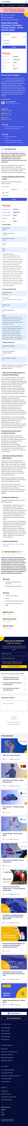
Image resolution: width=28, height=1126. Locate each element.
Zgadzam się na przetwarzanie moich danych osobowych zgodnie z (12, 662)
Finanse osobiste (11, 5)
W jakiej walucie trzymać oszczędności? (10, 1075)
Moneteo (3, 5)
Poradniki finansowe (6, 1033)
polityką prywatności (17, 663)
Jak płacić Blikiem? (5, 1081)
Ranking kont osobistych (7, 1054)
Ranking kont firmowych (6, 1060)
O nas (2, 1112)
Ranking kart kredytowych (7, 1057)
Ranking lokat (4, 1048)
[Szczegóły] (17, 68)
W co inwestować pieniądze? (8, 1070)
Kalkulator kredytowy (6, 1094)
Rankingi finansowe (5, 1027)
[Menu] (26, 2)
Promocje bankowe (5, 1036)
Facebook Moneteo (15, 1013)
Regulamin (3, 1109)
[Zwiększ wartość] (24, 37)
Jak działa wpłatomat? (6, 1078)
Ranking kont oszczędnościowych (9, 1051)
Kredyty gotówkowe (22, 5)
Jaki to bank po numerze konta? (8, 1096)
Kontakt (3, 1114)
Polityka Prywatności (5, 1107)
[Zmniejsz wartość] (3, 37)
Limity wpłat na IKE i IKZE (7, 1072)
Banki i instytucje (5, 1039)
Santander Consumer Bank (17, 10)
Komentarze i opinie (8, 17)
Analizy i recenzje (5, 1030)
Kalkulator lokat (4, 1091)
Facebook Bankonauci (15, 1018)
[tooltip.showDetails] (17, 221)
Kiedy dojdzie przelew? (6, 1099)
